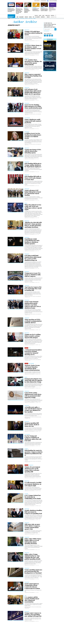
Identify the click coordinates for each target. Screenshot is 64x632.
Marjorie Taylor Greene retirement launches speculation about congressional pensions (32, 367)
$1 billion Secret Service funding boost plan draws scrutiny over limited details (33, 135)
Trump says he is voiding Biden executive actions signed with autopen (33, 336)
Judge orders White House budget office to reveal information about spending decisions (33, 541)
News (30, 347)
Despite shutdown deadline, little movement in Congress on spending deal (33, 511)
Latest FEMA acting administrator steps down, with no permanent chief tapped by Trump (33, 395)
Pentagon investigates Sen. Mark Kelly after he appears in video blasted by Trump (33, 380)
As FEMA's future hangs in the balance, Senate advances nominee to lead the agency (33, 47)
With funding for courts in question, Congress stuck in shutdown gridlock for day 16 (33, 452)
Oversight (26, 493)
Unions (34, 18)
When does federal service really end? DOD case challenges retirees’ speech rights (33, 207)
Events (40, 15)
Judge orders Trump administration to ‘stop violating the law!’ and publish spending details (32, 556)
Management (27, 29)
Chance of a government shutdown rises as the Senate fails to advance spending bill (32, 469)
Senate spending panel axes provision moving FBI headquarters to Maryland (33, 571)
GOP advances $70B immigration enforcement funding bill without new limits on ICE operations (33, 91)
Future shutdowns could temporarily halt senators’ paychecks (33, 121)
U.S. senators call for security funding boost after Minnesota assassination (32, 599)
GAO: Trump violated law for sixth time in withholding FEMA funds (33, 496)
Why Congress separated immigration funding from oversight (33, 75)
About (43, 15)
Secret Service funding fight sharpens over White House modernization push (33, 106)
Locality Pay (30, 18)
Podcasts (36, 15)
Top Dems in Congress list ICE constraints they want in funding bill (33, 288)
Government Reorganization (15, 18)
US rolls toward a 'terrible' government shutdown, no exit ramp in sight (33, 484)
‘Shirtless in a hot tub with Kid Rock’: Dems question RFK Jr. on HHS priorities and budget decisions (33, 224)
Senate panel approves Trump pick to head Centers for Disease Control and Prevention (32, 586)
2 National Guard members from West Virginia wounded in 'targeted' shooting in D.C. (33, 352)
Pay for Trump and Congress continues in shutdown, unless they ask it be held (33, 438)
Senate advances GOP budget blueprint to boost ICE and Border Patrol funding (33, 192)
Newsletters (47, 15)
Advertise (52, 15)
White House (22, 18)
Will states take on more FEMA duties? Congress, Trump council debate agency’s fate (32, 526)
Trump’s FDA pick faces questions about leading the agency (33, 33)
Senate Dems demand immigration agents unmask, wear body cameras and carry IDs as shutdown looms (33, 305)
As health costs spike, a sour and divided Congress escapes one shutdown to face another (33, 409)
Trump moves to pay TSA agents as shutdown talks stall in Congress (33, 274)
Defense (26, 203)
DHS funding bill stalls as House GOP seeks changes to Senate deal (33, 177)
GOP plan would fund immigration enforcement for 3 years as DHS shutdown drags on (33, 258)
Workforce (26, 448)
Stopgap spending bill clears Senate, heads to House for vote (32, 424)
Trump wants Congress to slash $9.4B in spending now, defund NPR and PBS (33, 614)
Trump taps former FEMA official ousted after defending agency (33, 151)
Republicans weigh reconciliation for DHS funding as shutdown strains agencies (32, 241)
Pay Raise (26, 18)
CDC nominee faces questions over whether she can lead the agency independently (33, 62)
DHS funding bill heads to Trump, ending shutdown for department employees (33, 165)
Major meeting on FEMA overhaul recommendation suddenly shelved (33, 321)
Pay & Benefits (27, 117)
